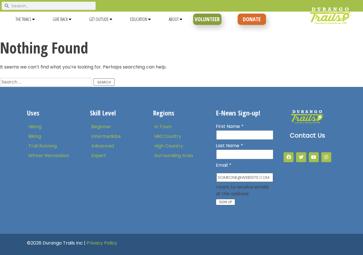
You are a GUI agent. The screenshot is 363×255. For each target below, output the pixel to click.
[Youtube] (314, 157)
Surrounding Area (173, 155)
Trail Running (42, 146)
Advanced (102, 146)
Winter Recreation (48, 155)
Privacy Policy (101, 243)
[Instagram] (326, 157)
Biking (34, 136)
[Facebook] (289, 157)
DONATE (252, 19)
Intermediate (106, 136)
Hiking (34, 126)
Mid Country (167, 136)
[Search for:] (47, 82)
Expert (98, 155)
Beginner (101, 126)
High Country (168, 146)
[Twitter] (301, 157)
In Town (163, 126)
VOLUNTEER (207, 19)
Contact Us (307, 135)
